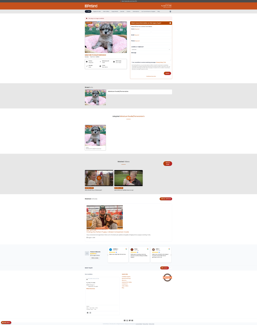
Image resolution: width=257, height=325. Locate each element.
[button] (171, 255)
